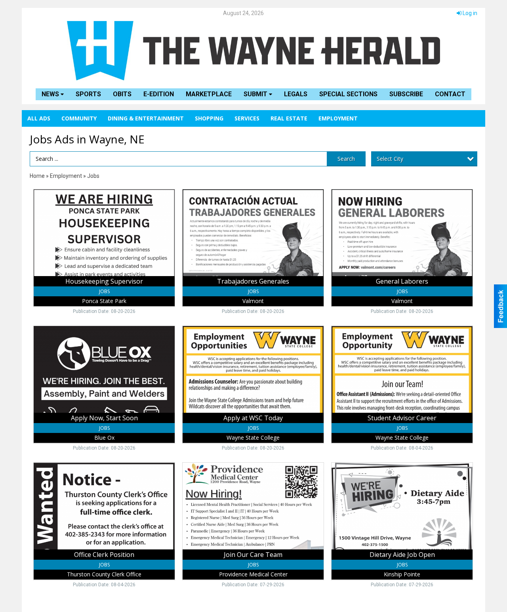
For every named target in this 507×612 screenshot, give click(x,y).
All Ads (38, 118)
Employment (338, 118)
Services (246, 118)
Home (37, 176)
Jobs (93, 176)
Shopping (209, 118)
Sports (88, 94)
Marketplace (209, 94)
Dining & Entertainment (146, 118)
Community (79, 118)
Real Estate (289, 118)
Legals (295, 94)
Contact (450, 94)
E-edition (158, 94)
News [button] (51, 94)
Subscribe (406, 94)
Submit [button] (256, 94)
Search (346, 158)
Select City (390, 158)
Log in (469, 13)
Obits (122, 94)
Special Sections (348, 94)
